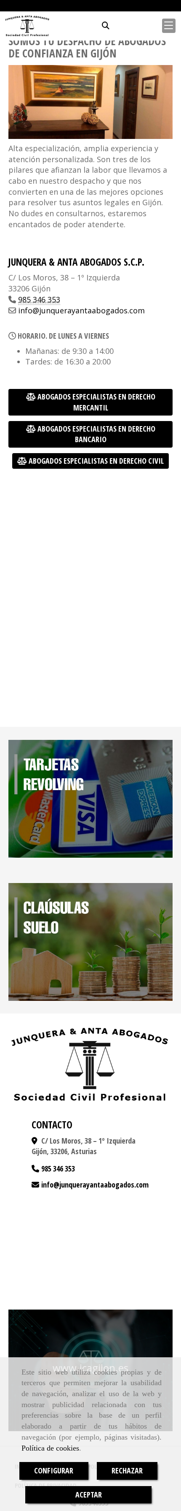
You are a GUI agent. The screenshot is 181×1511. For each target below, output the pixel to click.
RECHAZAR (127, 1470)
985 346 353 (39, 299)
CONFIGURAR (53, 1470)
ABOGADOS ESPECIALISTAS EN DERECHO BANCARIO (95, 434)
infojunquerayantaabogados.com (81, 310)
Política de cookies (50, 1448)
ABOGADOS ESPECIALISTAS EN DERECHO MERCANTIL (95, 402)
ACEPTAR (88, 1494)
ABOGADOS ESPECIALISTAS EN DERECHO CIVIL (95, 461)
